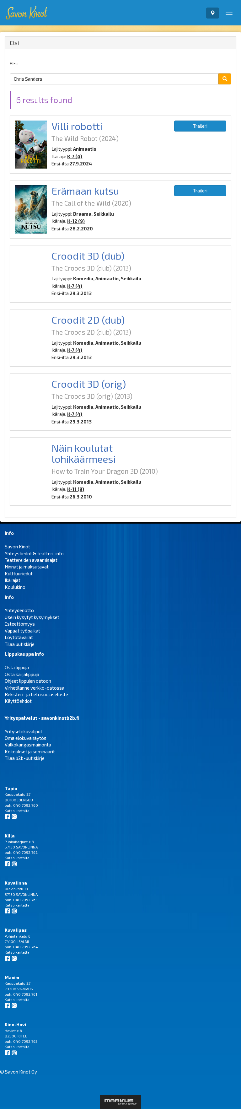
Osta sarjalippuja (22, 674)
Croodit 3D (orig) (88, 384)
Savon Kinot (17, 546)
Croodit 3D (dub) (88, 255)
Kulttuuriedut (19, 573)
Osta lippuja (17, 667)
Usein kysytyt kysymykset (32, 617)
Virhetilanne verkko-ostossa (34, 688)
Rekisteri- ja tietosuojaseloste (36, 694)
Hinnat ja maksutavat (27, 566)
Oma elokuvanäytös (25, 738)
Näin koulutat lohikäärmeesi (83, 453)
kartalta (22, 810)
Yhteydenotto (19, 610)
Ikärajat (12, 580)
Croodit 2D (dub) (88, 320)
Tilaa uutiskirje (20, 644)
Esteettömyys (20, 624)
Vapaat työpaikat (22, 630)
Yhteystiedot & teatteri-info (34, 553)
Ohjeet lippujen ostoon (28, 681)
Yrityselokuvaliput (23, 731)
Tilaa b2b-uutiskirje (25, 758)
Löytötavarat (19, 637)
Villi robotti (76, 126)
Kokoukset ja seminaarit (30, 751)
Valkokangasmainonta (28, 744)
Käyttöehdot (18, 701)
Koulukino (15, 587)
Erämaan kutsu (85, 190)
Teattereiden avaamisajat (31, 560)
